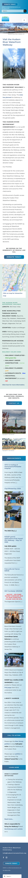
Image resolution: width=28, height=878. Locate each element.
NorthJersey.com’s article (13, 829)
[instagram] (6, 857)
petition (18, 754)
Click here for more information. (13, 385)
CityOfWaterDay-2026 (12, 488)
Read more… (8, 819)
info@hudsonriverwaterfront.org (14, 853)
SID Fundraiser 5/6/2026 (13, 591)
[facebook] (3, 857)
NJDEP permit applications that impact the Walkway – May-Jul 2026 (13, 539)
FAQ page (7, 687)
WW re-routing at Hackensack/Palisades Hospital (12, 466)
